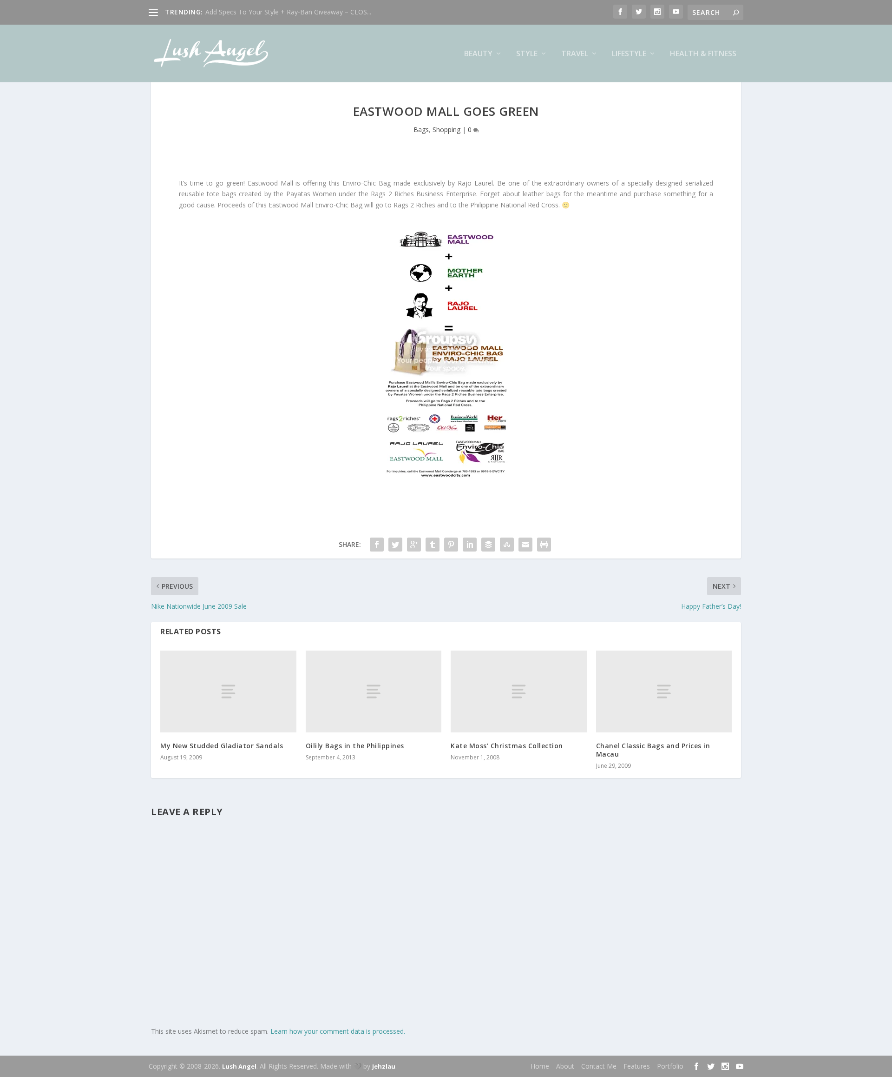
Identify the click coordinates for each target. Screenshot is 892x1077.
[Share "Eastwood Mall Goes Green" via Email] (525, 544)
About (565, 1066)
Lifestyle (629, 54)
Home (540, 1066)
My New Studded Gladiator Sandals (221, 745)
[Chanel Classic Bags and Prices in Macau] (664, 691)
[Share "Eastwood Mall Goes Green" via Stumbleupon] (507, 544)
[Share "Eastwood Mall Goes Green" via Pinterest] (451, 544)
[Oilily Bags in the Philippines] (374, 691)
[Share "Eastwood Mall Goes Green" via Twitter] (395, 544)
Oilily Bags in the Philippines (355, 745)
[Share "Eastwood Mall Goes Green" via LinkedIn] (469, 544)
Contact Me (599, 1066)
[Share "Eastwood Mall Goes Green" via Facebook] (376, 544)
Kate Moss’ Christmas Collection (507, 745)
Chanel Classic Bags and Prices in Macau (653, 749)
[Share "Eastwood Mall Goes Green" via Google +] (414, 544)
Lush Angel (239, 1066)
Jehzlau (383, 1066)
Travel (574, 54)
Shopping (446, 129)
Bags (421, 129)
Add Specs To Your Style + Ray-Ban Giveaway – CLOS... (288, 11)
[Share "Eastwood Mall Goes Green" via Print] (544, 544)
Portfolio (670, 1066)
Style (527, 54)
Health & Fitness (703, 54)
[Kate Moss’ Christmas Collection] (519, 691)
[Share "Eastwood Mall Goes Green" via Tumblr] (432, 544)
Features (636, 1066)
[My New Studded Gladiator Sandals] (228, 691)
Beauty (478, 54)
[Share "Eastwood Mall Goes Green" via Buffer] (488, 544)
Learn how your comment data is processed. (337, 1031)
